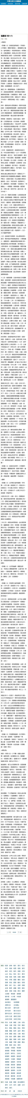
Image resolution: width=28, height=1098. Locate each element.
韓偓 (14, 1039)
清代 (10, 1088)
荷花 (10, 971)
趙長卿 (19, 1073)
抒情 (10, 980)
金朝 (19, 1085)
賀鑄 (6, 1045)
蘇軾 (14, 1022)
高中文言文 (17, 1013)
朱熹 (19, 1039)
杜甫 (10, 1022)
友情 (6, 988)
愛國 (14, 980)
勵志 (19, 982)
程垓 (19, 1045)
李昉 (6, 39)
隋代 (23, 1082)
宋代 (14, 1085)
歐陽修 (7, 1056)
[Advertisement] (14, 19)
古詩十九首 (8, 1016)
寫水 (14, 974)
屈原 (6, 1039)
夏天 (19, 965)
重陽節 (7, 999)
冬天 (6, 968)
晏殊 (14, 1036)
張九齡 (7, 1076)
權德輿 (7, 1070)
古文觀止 (16, 1005)
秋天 (23, 965)
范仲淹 (19, 1062)
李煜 (14, 1025)
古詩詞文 (3, 3)
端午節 (7, 996)
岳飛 (23, 1036)
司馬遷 (13, 1079)
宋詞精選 (16, 1002)
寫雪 (14, 968)
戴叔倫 (13, 1076)
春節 (23, 991)
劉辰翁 (7, 1073)
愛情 (14, 982)
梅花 (6, 971)
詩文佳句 (10, 3)
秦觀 (10, 1042)
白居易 (7, 1048)
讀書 (14, 988)
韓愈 (23, 1025)
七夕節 (13, 996)
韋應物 (13, 1056)
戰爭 (10, 988)
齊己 (6, 1028)
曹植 (10, 1031)
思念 (10, 982)
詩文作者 (17, 3)
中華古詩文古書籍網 (14, 1)
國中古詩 (16, 1008)
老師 (19, 985)
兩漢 (10, 1082)
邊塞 (23, 977)
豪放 (6, 991)
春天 (14, 965)
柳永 (19, 1028)
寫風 (19, 968)
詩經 (10, 991)
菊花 (14, 971)
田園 (19, 977)
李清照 (19, 1048)
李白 (6, 1022)
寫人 (14, 985)
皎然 (14, 1031)
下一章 (19, 932)
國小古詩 (8, 1008)
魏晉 (14, 1082)
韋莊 (23, 1034)
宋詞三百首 (17, 1019)
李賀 (23, 1028)
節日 (19, 991)
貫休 (23, 1031)
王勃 (6, 1036)
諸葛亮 (13, 1062)
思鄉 (6, 982)
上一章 (9, 932)
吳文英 (13, 1067)
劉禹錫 (7, 1050)
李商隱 (13, 1050)
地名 (6, 980)
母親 (23, 985)
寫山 (10, 974)
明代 (6, 1088)
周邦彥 (13, 1065)
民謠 (14, 991)
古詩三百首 (8, 1019)
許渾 (6, 1034)
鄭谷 (23, 1042)
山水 (6, 974)
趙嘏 (19, 1042)
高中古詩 (8, 1011)
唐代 (6, 1085)
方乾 (6, 1042)
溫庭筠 (7, 1059)
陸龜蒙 (19, 1059)
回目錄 (14, 932)
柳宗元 (13, 1053)
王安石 (19, 1053)
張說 (10, 1045)
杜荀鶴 (7, 1065)
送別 (23, 980)
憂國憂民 (13, 999)
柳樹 (19, 971)
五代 (10, 1085)
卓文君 (19, 1076)
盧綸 (19, 1036)
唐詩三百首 (17, 1016)
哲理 (23, 982)
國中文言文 (8, 1013)
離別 (19, 980)
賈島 (10, 1028)
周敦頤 (7, 1079)
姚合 (10, 1036)
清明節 (19, 994)
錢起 (10, 1039)
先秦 (6, 1082)
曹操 (14, 1028)
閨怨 (6, 985)
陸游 (6, 1025)
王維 (19, 1022)
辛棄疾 (13, 1048)
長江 (19, 974)
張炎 (14, 1045)
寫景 (6, 965)
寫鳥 (10, 977)
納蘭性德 (19, 1079)
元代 (23, 1085)
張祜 (14, 1034)
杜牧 (23, 1022)
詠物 (10, 965)
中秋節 (19, 996)
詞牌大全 (8, 1005)
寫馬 (14, 977)
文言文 (20, 1091)
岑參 (19, 1025)
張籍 (6, 1031)
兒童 (6, 977)
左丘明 (19, 1070)
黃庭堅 (13, 1073)
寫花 (23, 968)
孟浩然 (7, 1053)
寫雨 (10, 968)
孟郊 (19, 1031)
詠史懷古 (8, 1002)
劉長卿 (19, 1056)
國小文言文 (17, 1011)
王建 (19, 1034)
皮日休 (7, 1067)
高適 (23, 1039)
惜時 (19, 988)
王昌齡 (13, 1059)
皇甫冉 (13, 1070)
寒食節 (13, 994)
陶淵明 (19, 1050)
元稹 (10, 1025)
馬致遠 (19, 1067)
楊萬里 (7, 1062)
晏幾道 (19, 1065)
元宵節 (7, 994)
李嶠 (14, 1042)
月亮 (23, 971)
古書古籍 (24, 3)
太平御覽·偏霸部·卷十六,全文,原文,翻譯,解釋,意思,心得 (11, 1094)
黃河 (23, 974)
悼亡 (10, 985)
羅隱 (10, 1034)
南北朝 (20, 1082)
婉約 (23, 988)
